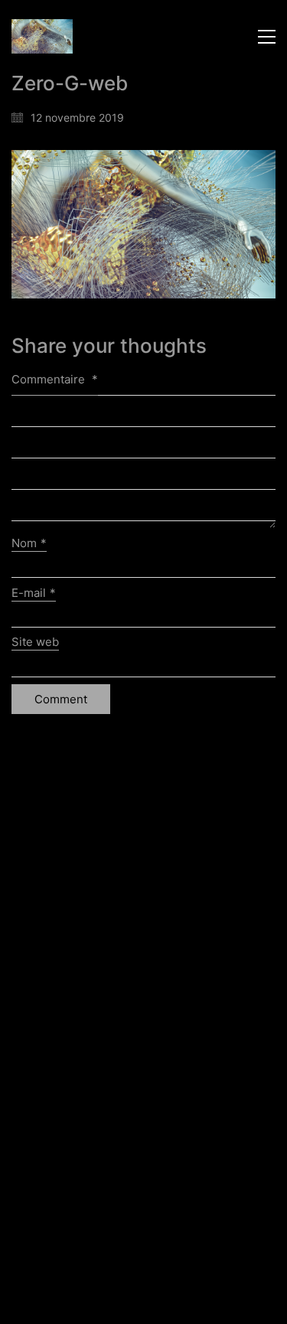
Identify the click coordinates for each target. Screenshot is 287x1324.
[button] (267, 36)
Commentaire (54, 379)
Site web (35, 641)
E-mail (33, 592)
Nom (29, 543)
